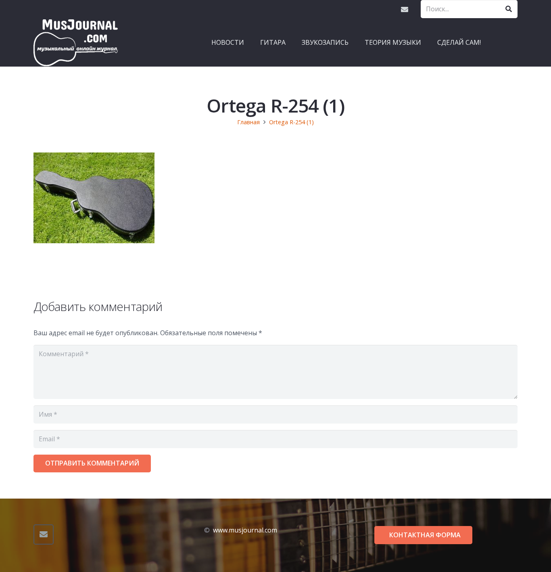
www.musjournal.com (245, 530)
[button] (290, 42)
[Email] (404, 9)
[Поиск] (508, 9)
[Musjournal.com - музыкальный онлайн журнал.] (75, 42)
